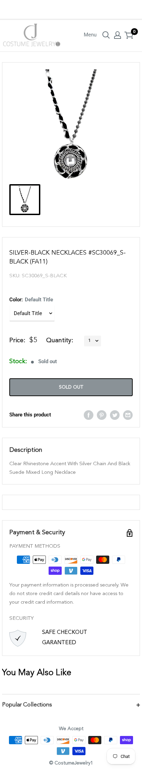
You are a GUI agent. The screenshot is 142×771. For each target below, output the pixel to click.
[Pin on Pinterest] (101, 415)
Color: (31, 300)
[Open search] (106, 35)
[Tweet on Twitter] (115, 415)
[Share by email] (128, 415)
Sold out (71, 387)
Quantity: (59, 340)
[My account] (117, 35)
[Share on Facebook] (88, 415)
